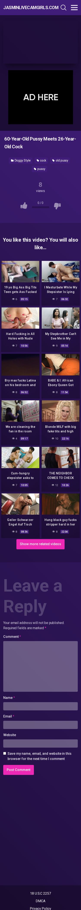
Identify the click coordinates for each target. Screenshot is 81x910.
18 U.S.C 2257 (40, 893)
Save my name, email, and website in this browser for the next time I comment (39, 756)
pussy (41, 169)
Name (9, 698)
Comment (12, 637)
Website (9, 735)
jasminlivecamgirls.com (25, 7)
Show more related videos (40, 544)
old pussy (61, 160)
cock (43, 160)
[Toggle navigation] (74, 7)
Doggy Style (22, 160)
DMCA (40, 901)
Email (8, 716)
